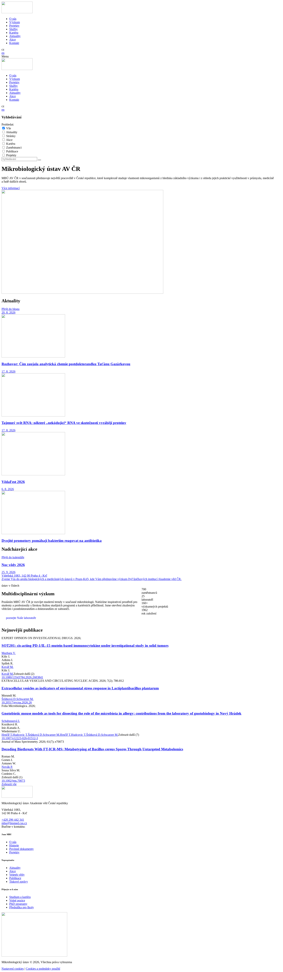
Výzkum (14, 22)
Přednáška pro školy (21, 907)
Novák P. (7, 766)
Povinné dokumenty (21, 849)
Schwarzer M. (24, 699)
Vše (8, 128)
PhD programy (18, 903)
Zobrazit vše (9, 784)
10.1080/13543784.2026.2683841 (22, 677)
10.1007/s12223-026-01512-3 (20, 738)
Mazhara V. (9, 653)
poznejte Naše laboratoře (21, 617)
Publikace (12, 151)
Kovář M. (7, 667)
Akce (12, 39)
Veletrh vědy (17, 874)
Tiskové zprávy (18, 881)
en (3, 53)
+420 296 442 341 (13, 819)
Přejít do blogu (10, 309)
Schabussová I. (11, 721)
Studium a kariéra (20, 897)
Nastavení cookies (13, 968)
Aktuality (15, 36)
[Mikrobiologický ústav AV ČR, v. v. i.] (17, 12)
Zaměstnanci (14, 147)
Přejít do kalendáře (13, 557)
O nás (12, 18)
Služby (13, 29)
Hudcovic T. (20, 734)
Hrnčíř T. (7, 734)
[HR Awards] (34, 955)
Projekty (14, 25)
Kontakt (14, 43)
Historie (14, 845)
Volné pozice (17, 900)
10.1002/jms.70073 (13, 780)
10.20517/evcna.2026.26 (17, 702)
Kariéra (13, 32)
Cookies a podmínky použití (43, 968)
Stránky (11, 136)
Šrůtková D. (9, 699)
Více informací (11, 188)
